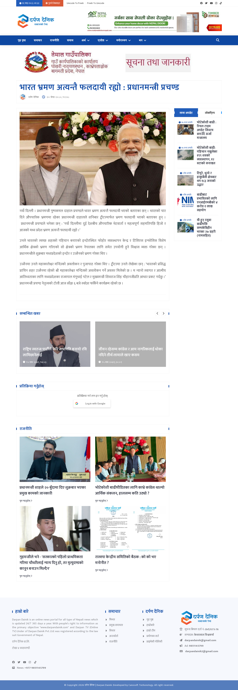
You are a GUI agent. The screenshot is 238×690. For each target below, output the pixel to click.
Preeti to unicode (95, 3)
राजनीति (54, 40)
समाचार (38, 40)
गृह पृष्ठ (22, 40)
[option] (55, 344)
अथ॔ (84, 40)
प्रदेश (101, 40)
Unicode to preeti (75, 3)
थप (140, 40)
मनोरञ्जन (121, 40)
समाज (70, 40)
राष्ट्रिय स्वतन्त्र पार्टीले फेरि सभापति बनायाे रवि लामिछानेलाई (55, 352)
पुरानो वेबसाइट (54, 3)
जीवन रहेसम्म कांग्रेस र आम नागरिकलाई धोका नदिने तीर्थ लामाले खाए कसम (130, 352)
